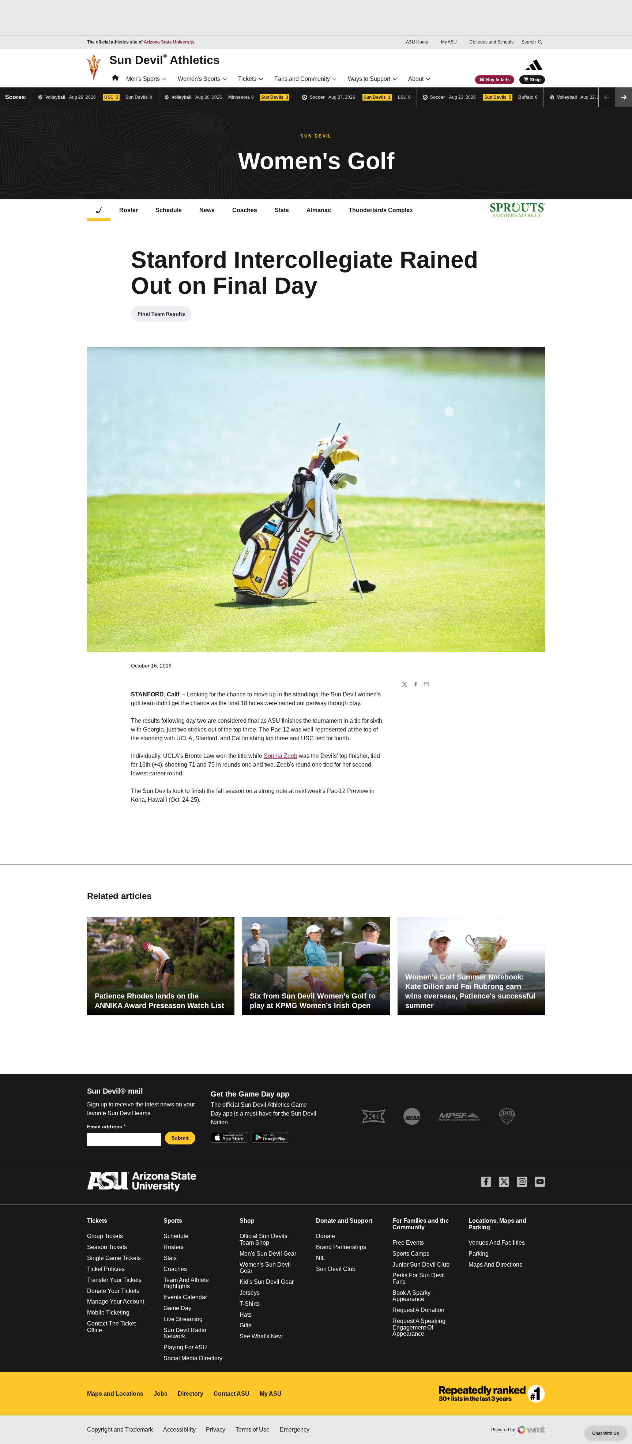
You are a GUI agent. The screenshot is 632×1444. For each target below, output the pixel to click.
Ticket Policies (106, 1269)
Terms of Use (253, 1429)
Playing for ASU (185, 1347)
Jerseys (250, 1293)
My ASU (449, 42)
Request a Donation (418, 1310)
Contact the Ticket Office (111, 1326)
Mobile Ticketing (108, 1312)
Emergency (294, 1429)
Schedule (168, 210)
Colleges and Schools (492, 42)
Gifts (245, 1325)
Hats (246, 1315)
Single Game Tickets (114, 1258)
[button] (623, 97)
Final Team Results (164, 315)
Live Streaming (183, 1319)
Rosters (173, 1247)
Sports (172, 1221)
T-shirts (250, 1304)
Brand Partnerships (341, 1247)
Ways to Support (369, 79)
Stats (282, 210)
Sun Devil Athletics (164, 59)
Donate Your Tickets (113, 1291)
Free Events (408, 1243)
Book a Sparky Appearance (411, 1296)
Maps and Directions (495, 1264)
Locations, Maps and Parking (497, 1224)
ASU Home (417, 42)
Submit (180, 1138)
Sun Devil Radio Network (184, 1333)
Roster (128, 210)
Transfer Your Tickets (114, 1280)
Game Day (177, 1308)
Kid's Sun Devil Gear (267, 1282)
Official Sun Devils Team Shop (263, 1239)
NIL (320, 1258)
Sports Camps (410, 1254)
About (416, 79)
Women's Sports (199, 79)
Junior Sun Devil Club (420, 1264)
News (207, 210)
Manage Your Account (115, 1301)
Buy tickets (498, 79)
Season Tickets (107, 1247)
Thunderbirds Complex (381, 210)
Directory (190, 1394)
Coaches (244, 210)
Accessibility (179, 1429)
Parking (479, 1254)
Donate (325, 1236)
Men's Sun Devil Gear (268, 1254)
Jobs (161, 1394)
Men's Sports (143, 79)
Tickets (247, 79)
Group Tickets (105, 1236)
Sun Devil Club (336, 1269)
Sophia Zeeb (280, 756)
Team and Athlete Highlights (186, 1283)
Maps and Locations (115, 1394)
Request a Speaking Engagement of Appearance (418, 1327)
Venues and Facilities (497, 1243)
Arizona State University (169, 42)
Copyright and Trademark (120, 1429)
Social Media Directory (192, 1358)
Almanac (318, 210)
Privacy (215, 1429)
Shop (535, 79)
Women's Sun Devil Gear (265, 1267)
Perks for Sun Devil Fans (418, 1278)
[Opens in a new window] (492, 1394)
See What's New (261, 1336)
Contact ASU (231, 1394)
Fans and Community (302, 79)
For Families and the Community (420, 1224)
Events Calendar (185, 1297)
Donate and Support (344, 1221)
